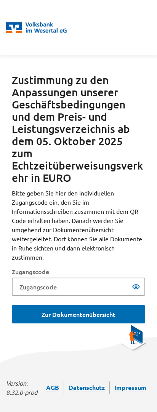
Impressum (130, 387)
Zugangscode (30, 271)
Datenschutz (87, 387)
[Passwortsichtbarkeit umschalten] (136, 286)
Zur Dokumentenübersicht (78, 314)
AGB (52, 387)
